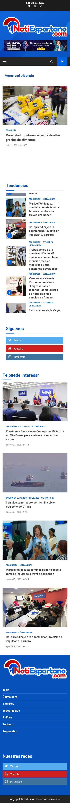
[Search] (51, 61)
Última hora (49, 199)
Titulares (48, 242)
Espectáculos (11, 710)
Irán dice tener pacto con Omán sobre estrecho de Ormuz (35, 472)
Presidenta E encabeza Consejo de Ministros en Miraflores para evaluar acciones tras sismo (35, 401)
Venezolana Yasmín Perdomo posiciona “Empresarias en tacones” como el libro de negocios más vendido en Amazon (16, 286)
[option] (35, 208)
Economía (11, 130)
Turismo (8, 724)
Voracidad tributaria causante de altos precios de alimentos (35, 105)
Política (7, 717)
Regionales (35, 199)
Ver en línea (62, 61)
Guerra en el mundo (16, 498)
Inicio (6, 690)
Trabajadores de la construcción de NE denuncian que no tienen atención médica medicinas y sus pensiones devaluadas (16, 256)
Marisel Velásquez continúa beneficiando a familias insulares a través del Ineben (16, 207)
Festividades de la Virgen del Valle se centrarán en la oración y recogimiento (16, 312)
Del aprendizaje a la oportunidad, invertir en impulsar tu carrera (16, 229)
